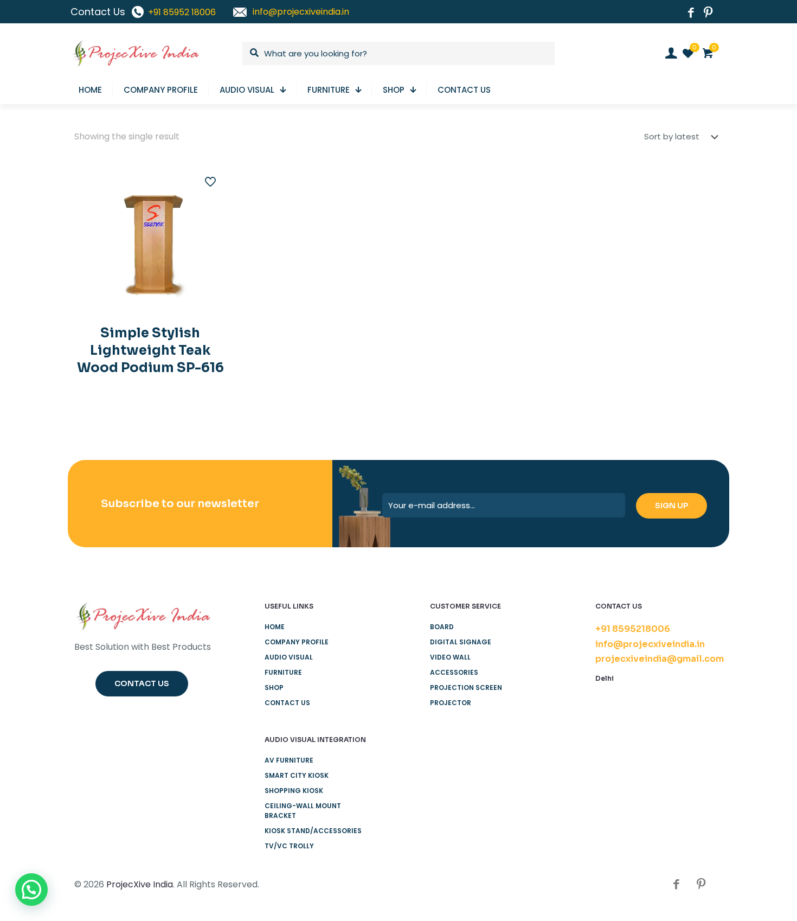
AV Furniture (289, 760)
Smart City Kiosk (297, 775)
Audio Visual (289, 657)
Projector (450, 702)
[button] (31, 889)
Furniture (283, 672)
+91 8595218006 (632, 629)
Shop (274, 687)
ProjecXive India (139, 884)
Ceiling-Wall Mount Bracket (303, 810)
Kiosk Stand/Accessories (313, 830)
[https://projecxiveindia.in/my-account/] (671, 53)
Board (442, 626)
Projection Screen (466, 687)
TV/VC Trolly (289, 845)
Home (275, 626)
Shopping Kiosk (294, 790)
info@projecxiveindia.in (650, 644)
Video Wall (450, 657)
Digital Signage (460, 642)
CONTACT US (287, 702)
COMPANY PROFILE (297, 642)
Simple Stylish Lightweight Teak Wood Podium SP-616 (150, 350)
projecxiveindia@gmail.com (659, 658)
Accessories (454, 672)
